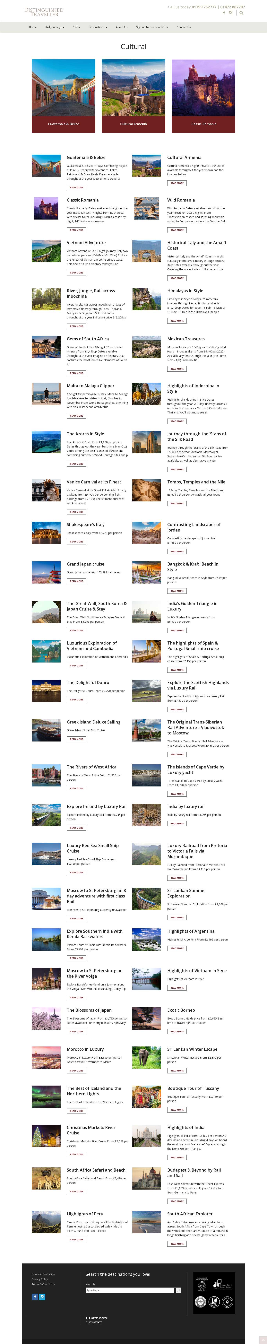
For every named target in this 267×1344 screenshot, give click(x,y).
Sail (75, 27)
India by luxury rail (185, 806)
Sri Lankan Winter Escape (192, 1049)
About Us (122, 27)
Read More (76, 187)
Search (90, 1284)
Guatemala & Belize (63, 124)
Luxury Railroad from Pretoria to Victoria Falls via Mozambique (197, 851)
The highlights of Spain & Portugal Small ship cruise (193, 645)
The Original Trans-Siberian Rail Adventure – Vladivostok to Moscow (195, 727)
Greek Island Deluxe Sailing (94, 722)
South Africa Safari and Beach (96, 1170)
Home (33, 27)
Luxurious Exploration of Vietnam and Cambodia (92, 645)
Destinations (97, 27)
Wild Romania (181, 200)
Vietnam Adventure (86, 242)
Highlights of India (185, 1127)
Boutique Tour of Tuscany (193, 1088)
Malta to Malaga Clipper (90, 385)
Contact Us (184, 27)
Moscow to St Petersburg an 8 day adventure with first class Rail (96, 896)
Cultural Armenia (133, 124)
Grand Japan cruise (85, 564)
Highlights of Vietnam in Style (197, 970)
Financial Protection (43, 1274)
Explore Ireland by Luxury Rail (96, 806)
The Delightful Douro (88, 682)
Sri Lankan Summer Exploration (186, 893)
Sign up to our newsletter (152, 27)
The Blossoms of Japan (89, 1010)
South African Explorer (190, 1214)
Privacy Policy (40, 1279)
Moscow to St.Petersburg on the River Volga (95, 973)
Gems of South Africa (88, 339)
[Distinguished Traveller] (67, 12)
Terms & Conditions (43, 1284)
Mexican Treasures (186, 339)
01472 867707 (232, 7)
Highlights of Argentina (191, 931)
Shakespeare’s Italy (86, 524)
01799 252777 (204, 7)
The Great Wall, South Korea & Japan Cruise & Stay (97, 606)
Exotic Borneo (181, 1010)
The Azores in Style (85, 434)
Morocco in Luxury (85, 1049)
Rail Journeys (53, 27)
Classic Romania (203, 124)
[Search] (178, 1290)
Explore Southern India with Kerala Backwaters (95, 933)
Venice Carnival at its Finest (94, 482)
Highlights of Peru (85, 1214)
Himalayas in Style (185, 290)
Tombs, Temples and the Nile (196, 482)
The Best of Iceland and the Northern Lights (94, 1091)
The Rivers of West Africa (91, 767)
